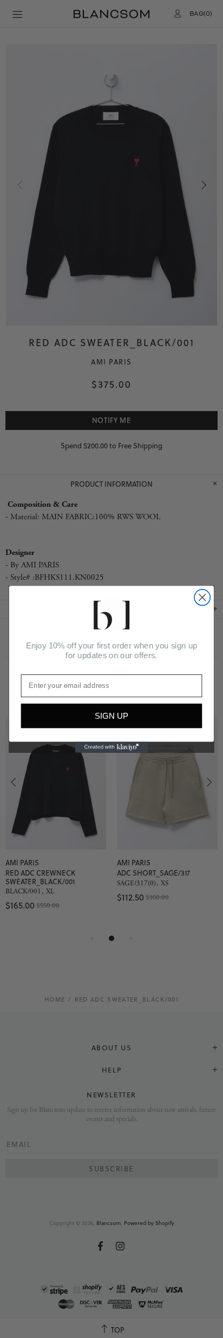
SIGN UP (111, 715)
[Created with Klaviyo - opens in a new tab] (111, 746)
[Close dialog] (202, 597)
